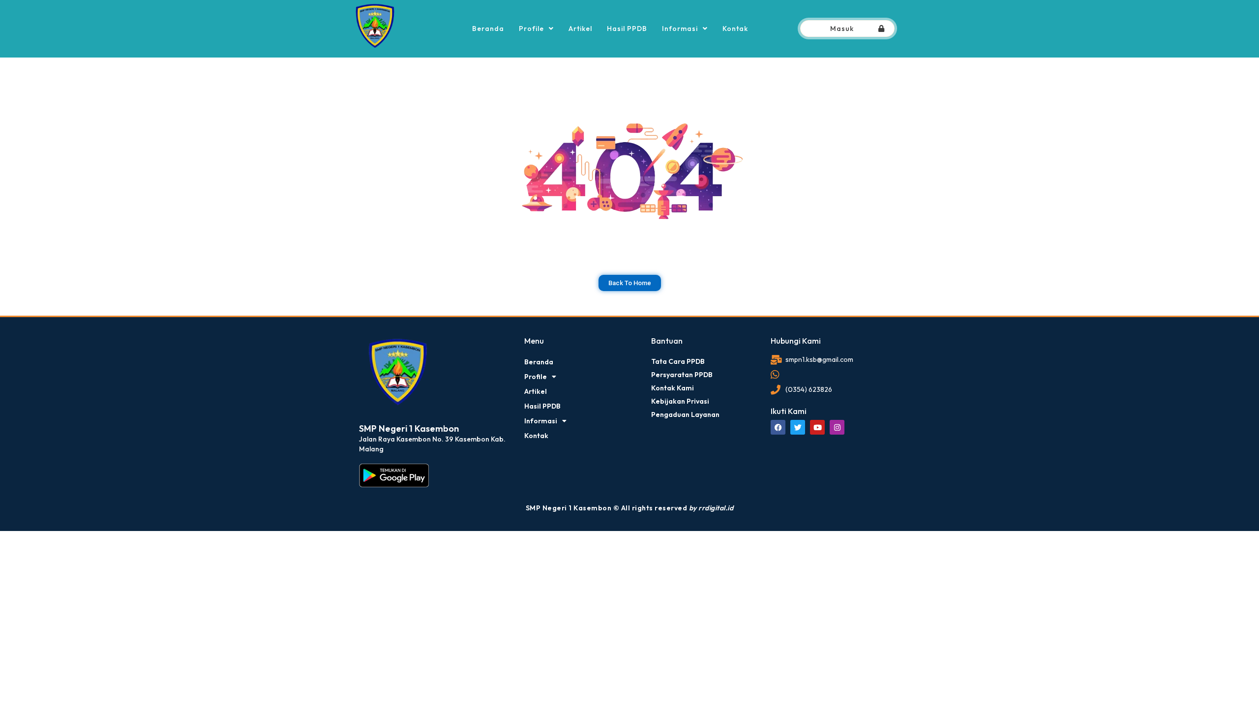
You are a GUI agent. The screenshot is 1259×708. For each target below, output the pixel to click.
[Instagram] (837, 427)
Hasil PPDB (627, 28)
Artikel (580, 28)
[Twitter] (797, 427)
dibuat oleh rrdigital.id (362, 323)
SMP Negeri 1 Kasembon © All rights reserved (630, 507)
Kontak (735, 28)
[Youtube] (817, 427)
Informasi (680, 28)
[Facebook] (778, 427)
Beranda (488, 28)
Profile (531, 28)
